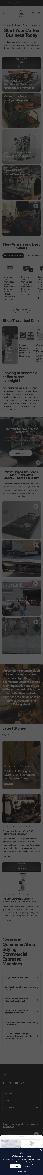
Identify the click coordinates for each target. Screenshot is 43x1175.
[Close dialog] (40, 1141)
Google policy (35, 1162)
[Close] (41, 1150)
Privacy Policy (25, 1162)
